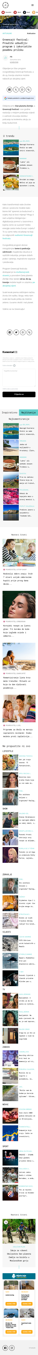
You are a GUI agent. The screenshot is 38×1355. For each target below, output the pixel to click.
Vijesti (19, 12)
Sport (28, 12)
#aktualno (31, 33)
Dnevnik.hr (8, 12)
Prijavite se (19, 394)
